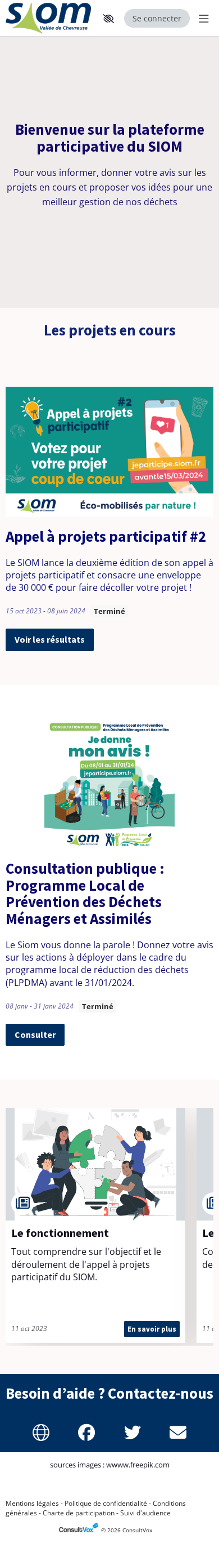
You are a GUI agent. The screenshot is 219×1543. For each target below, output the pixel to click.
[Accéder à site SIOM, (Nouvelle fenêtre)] (41, 1432)
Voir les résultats (50, 639)
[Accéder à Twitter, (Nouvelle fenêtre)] (132, 1432)
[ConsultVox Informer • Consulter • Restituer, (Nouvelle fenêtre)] (80, 1530)
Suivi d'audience (145, 1513)
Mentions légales (32, 1503)
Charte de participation (79, 1513)
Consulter (35, 1034)
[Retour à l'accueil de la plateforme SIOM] (49, 18)
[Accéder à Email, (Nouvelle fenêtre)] (178, 1432)
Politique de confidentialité (106, 1503)
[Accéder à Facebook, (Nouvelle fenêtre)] (87, 1432)
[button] (108, 19)
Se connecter (157, 18)
